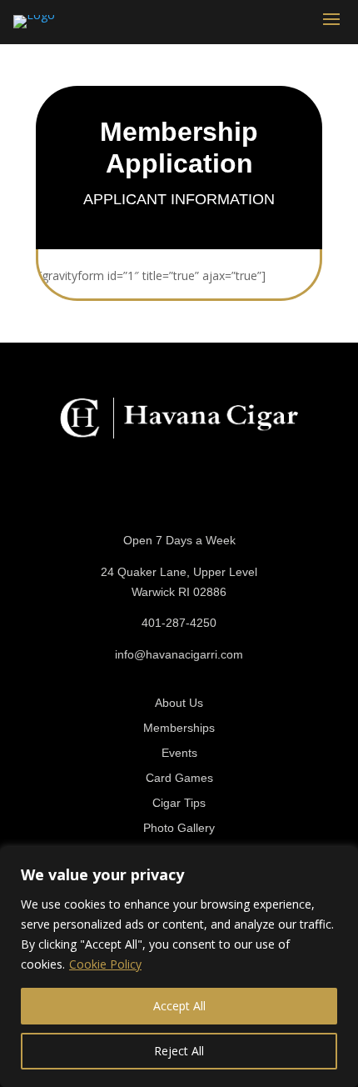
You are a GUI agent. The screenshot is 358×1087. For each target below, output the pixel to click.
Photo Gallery (179, 828)
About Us (179, 703)
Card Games (179, 778)
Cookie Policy (105, 964)
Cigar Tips (179, 803)
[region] (179, 967)
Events (179, 753)
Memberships (179, 728)
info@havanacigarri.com (179, 654)
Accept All (179, 1006)
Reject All (179, 1051)
